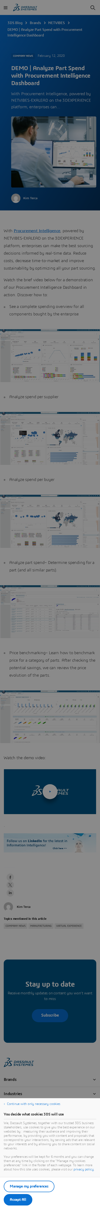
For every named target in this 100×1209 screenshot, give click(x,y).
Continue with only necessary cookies (33, 1104)
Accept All (18, 1200)
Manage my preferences (29, 1186)
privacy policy (83, 1169)
